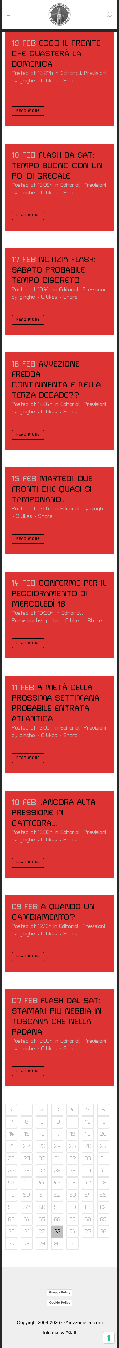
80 (57, 1244)
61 (87, 1207)
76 (103, 1231)
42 (11, 1183)
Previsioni (95, 73)
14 (11, 1134)
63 (11, 1219)
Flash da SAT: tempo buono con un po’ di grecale (57, 165)
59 (57, 1207)
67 (72, 1219)
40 (88, 1170)
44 (42, 1183)
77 (11, 1244)
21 (11, 1146)
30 (42, 1158)
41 (103, 1170)
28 (11, 1158)
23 (42, 1146)
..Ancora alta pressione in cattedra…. (54, 813)
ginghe (27, 81)
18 (72, 1134)
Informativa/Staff (59, 1332)
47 (88, 1183)
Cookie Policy (59, 1302)
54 (88, 1195)
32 (72, 1158)
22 (26, 1146)
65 (42, 1219)
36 (26, 1170)
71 (26, 1231)
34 (103, 1158)
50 (26, 1195)
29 (26, 1158)
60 (72, 1207)
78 (26, 1244)
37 (42, 1170)
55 (103, 1195)
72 (42, 1231)
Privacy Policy (59, 1292)
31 (57, 1158)
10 (57, 1122)
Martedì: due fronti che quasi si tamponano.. (52, 489)
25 (72, 1146)
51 (42, 1195)
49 (11, 1195)
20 (103, 1134)
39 (72, 1170)
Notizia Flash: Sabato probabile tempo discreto (53, 270)
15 (26, 1134)
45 (57, 1183)
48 (103, 1183)
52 (57, 1195)
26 (88, 1146)
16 (41, 1134)
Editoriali (71, 73)
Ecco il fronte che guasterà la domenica (56, 53)
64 (27, 1219)
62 (103, 1207)
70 (11, 1231)
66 (57, 1219)
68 (88, 1219)
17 (57, 1134)
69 (103, 1219)
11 (72, 1122)
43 (27, 1183)
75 (88, 1231)
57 (26, 1207)
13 (103, 1122)
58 (42, 1207)
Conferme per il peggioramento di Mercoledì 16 (59, 593)
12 (88, 1122)
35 (11, 1170)
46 (73, 1183)
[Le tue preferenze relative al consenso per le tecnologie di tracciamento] (108, 1337)
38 (57, 1170)
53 (72, 1195)
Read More (28, 111)
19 (87, 1134)
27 (103, 1146)
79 (42, 1244)
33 (88, 1158)
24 (57, 1146)
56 (11, 1207)
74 (73, 1231)
